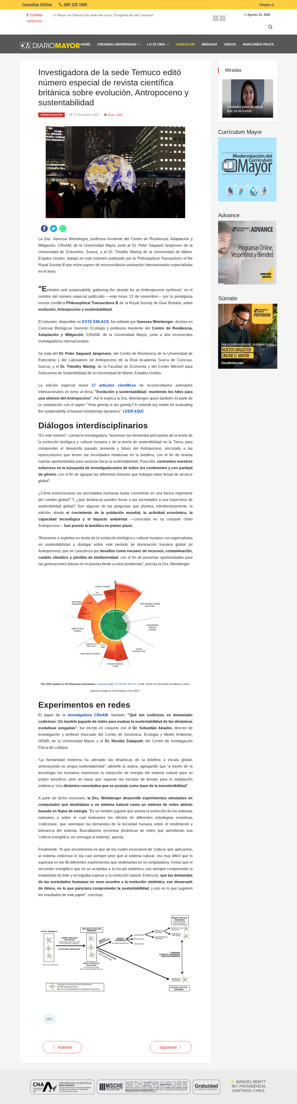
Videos (230, 44)
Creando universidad (116, 44)
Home (85, 44)
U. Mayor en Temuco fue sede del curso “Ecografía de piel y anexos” (103, 15)
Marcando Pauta (258, 44)
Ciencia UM (185, 44)
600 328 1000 (75, 4)
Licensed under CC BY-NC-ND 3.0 (116, 684)
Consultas (37, 4)
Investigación (51, 114)
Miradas (209, 44)
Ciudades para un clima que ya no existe (245, 109)
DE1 (49, 1019)
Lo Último (156, 44)
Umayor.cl (266, 4)
